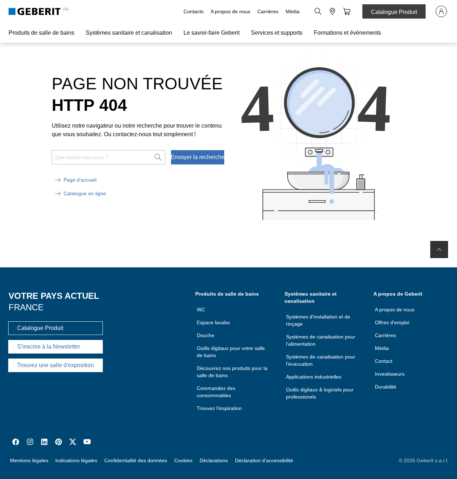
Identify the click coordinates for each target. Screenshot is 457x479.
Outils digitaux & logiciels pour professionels (319, 393)
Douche (205, 335)
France (26, 307)
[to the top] (439, 249)
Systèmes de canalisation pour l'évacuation (320, 360)
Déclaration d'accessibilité (264, 460)
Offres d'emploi (392, 322)
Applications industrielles (313, 377)
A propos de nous (230, 11)
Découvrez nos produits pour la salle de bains (232, 371)
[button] (318, 11)
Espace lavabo (213, 322)
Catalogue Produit (394, 12)
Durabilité (385, 387)
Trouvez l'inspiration (219, 408)
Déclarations (214, 460)
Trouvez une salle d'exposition (55, 365)
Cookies (183, 460)
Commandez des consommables (216, 391)
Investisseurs (390, 374)
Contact (383, 361)
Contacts (194, 11)
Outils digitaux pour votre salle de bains (231, 351)
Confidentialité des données (135, 460)
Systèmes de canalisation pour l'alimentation (320, 340)
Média (293, 11)
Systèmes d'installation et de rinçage (318, 320)
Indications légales (76, 460)
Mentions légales (29, 460)
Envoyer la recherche (197, 157)
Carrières (267, 11)
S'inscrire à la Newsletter (48, 347)
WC (201, 309)
